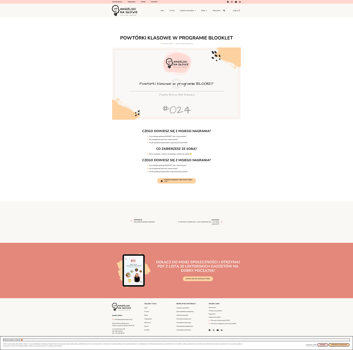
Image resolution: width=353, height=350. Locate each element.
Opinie (143, 2)
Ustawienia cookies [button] (311, 345)
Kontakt (154, 2)
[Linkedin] (240, 2)
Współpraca (117, 2)
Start (162, 10)
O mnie (172, 10)
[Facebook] (228, 2)
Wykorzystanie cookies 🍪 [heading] (13, 340)
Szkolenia (131, 2)
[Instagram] (232, 2)
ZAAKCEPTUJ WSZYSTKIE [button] (339, 345)
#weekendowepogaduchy (184, 326)
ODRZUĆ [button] (322, 345)
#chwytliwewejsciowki (183, 319)
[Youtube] (236, 2)
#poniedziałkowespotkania (184, 44)
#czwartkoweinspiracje (183, 322)
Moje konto (216, 10)
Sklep (203, 10)
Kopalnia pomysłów (187, 10)
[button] (224, 10)
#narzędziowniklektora (183, 330)
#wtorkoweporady (182, 315)
